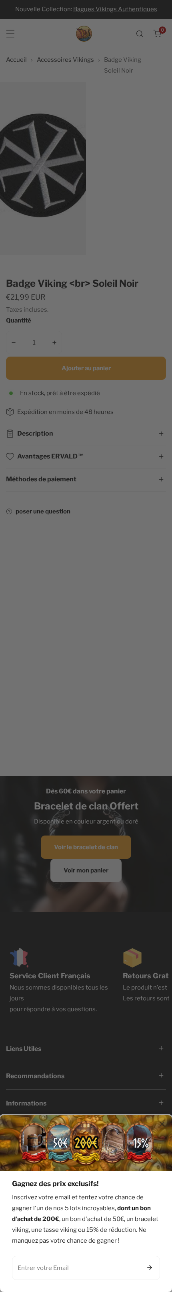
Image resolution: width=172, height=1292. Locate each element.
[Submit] (149, 1267)
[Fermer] (162, 1124)
